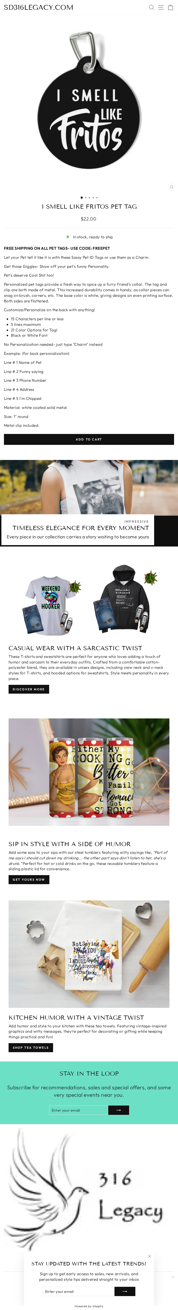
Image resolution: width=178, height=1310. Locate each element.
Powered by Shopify (89, 1306)
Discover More (29, 689)
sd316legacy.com (38, 7)
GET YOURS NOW (29, 879)
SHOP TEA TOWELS (31, 1047)
